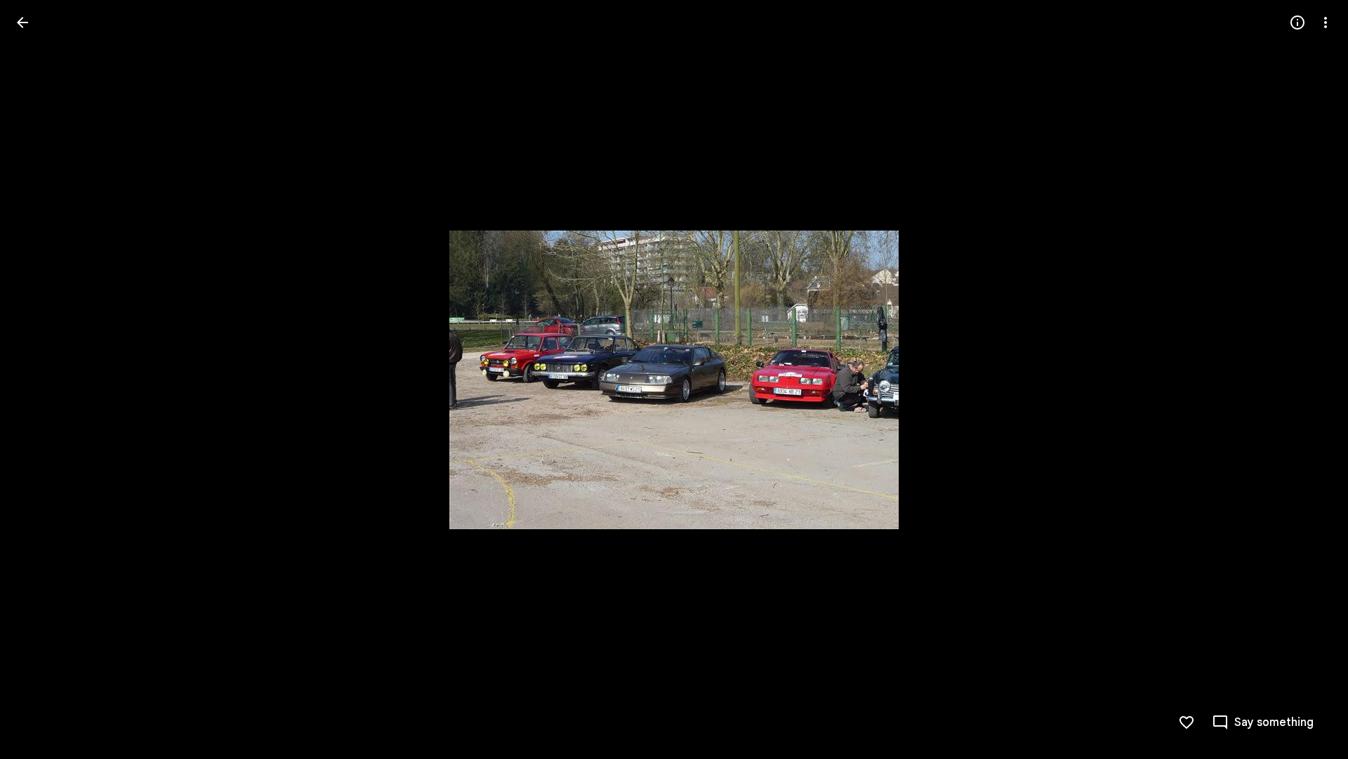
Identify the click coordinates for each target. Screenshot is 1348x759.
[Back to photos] (22, 22)
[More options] (1325, 22)
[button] (39, 379)
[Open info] (1297, 22)
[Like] (1186, 722)
